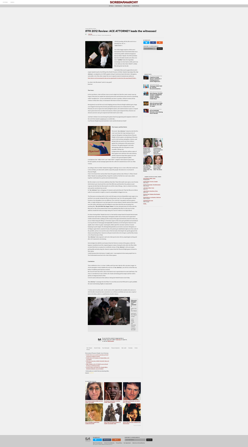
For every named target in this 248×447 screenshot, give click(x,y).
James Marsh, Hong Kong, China (150, 191)
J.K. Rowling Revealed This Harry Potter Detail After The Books (147, 168)
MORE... (145, 203)
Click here (118, 339)
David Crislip (97, 348)
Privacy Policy (119, 442)
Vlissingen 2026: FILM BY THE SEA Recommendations (156, 87)
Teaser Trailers (127, 5)
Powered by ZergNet (137, 425)
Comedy (130, 348)
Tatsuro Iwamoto (115, 348)
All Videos (111, 5)
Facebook (107, 439)
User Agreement (127, 442)
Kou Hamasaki (105, 348)
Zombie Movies (135, 5)
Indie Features (118, 5)
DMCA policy (111, 341)
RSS (117, 439)
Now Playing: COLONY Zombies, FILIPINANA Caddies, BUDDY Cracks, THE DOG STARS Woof (156, 96)
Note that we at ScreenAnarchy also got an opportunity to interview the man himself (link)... (112, 78)
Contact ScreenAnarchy (109, 442)
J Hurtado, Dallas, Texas (148, 187)
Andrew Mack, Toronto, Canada (150, 181)
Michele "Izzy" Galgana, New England (151, 194)
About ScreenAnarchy (97, 442)
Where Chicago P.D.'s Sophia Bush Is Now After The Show (157, 167)
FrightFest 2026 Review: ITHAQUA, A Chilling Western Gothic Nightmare (155, 79)
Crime (136, 348)
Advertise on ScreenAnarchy (138, 442)
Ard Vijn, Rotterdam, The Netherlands (151, 184)
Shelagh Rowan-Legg (148, 200)
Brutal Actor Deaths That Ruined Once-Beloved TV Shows (147, 151)
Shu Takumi (89, 348)
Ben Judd (124, 348)
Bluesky (98, 439)
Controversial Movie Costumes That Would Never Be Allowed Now (158, 151)
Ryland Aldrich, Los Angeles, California (152, 197)
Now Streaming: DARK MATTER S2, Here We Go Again (156, 105)
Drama (88, 349)
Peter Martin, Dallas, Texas (149, 178)
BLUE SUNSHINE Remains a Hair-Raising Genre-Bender (156, 112)
